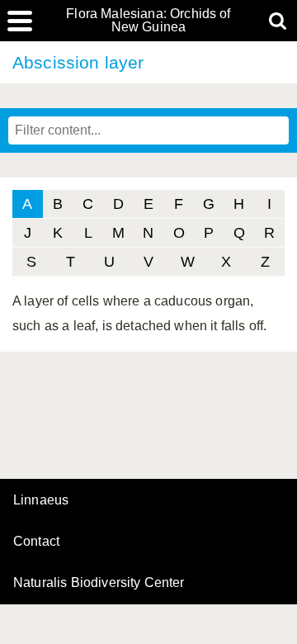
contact (36, 541)
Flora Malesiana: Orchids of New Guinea (148, 20)
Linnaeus (40, 500)
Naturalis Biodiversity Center (99, 583)
